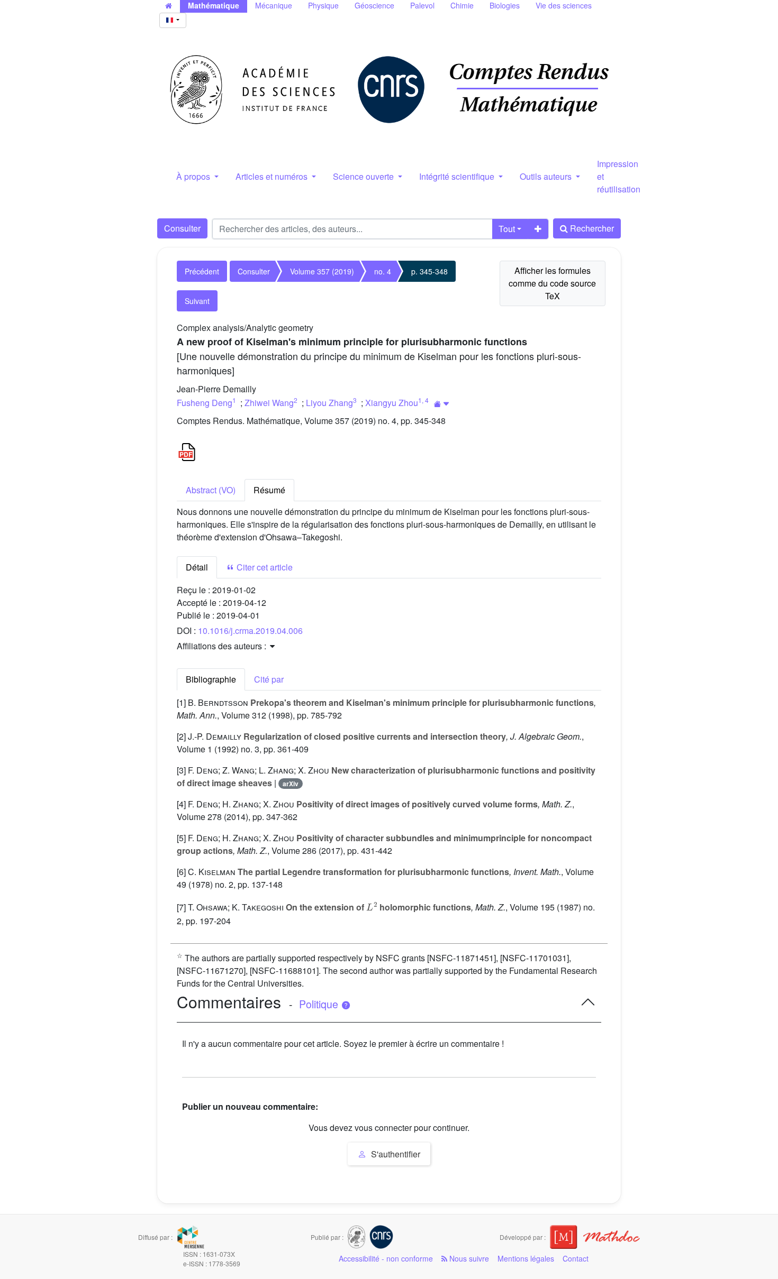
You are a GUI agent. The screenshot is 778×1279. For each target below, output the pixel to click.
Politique (320, 1004)
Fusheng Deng (204, 403)
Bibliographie (211, 679)
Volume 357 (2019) (322, 271)
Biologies (505, 5)
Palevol (422, 5)
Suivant (197, 301)
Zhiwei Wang (269, 403)
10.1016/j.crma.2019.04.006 (250, 630)
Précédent (202, 271)
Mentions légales (525, 1258)
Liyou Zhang (329, 403)
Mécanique (273, 5)
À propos (194, 176)
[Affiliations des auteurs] (442, 403)
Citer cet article (263, 567)
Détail (197, 567)
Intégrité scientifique (457, 176)
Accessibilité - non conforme (386, 1258)
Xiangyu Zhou (391, 403)
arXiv (290, 783)
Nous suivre (468, 1258)
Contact (576, 1258)
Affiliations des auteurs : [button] (222, 646)
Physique (323, 5)
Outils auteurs (547, 176)
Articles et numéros (273, 176)
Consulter (182, 228)
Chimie (462, 5)
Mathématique (213, 5)
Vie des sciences (564, 5)
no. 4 (382, 271)
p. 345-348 (429, 271)
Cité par (269, 679)
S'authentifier (394, 1154)
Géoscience (374, 5)
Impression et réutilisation (618, 176)
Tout (507, 229)
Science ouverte (364, 176)
